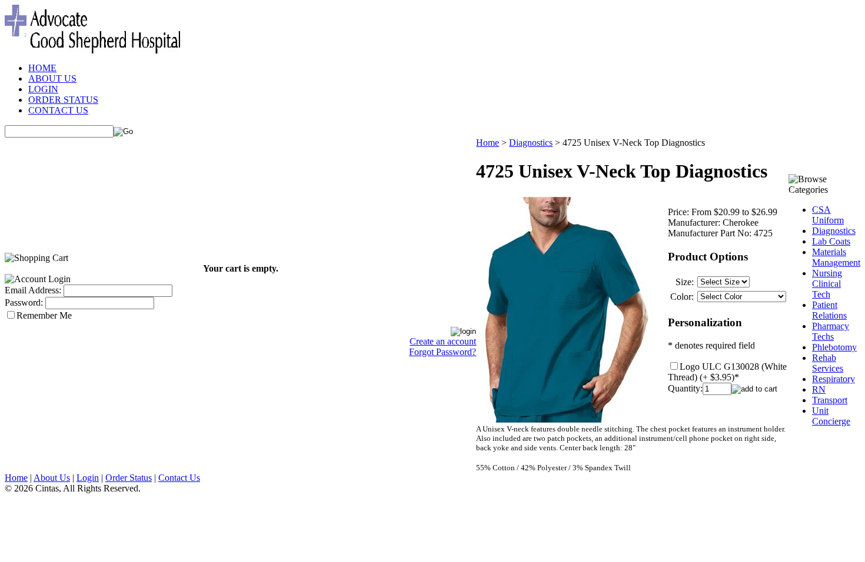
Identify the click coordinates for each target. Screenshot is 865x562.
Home (487, 143)
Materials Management (836, 257)
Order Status (128, 478)
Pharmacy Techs (830, 331)
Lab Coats (831, 241)
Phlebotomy (834, 347)
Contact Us (179, 478)
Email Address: (33, 290)
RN (819, 389)
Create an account (443, 341)
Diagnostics (531, 143)
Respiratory (833, 379)
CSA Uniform (828, 215)
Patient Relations (829, 310)
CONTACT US (58, 110)
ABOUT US (52, 78)
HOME (42, 68)
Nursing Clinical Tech (827, 283)
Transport (829, 400)
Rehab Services (827, 363)
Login (87, 478)
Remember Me (44, 315)
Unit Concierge (831, 416)
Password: (24, 302)
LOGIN (43, 89)
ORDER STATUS (63, 100)
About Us (52, 478)
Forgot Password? (442, 352)
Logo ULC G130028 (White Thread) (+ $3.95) (727, 372)
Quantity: (685, 388)
